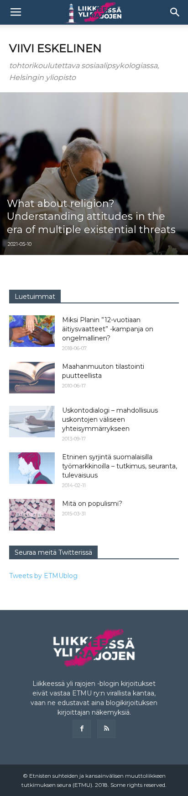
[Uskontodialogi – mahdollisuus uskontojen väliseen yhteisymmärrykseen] (32, 421)
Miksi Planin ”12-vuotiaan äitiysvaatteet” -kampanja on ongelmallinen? (107, 329)
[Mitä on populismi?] (32, 515)
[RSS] (106, 729)
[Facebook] (82, 729)
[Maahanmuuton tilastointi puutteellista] (32, 377)
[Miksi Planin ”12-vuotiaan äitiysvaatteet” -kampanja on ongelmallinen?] (32, 331)
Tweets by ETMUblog (43, 576)
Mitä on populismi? (92, 503)
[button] (175, 12)
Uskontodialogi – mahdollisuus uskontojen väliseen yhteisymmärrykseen (110, 419)
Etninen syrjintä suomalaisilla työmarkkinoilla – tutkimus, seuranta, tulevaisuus (119, 466)
